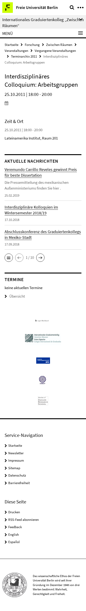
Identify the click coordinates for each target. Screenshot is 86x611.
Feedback (15, 527)
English (13, 534)
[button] (9, 257)
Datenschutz (17, 475)
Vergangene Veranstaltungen (55, 50)
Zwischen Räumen (59, 44)
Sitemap (14, 468)
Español (14, 542)
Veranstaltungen (16, 50)
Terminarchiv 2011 (24, 56)
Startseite (11, 44)
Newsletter (16, 453)
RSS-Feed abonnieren (23, 519)
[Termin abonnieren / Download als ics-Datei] (43, 103)
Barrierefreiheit (19, 483)
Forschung (32, 44)
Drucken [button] (14, 512)
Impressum (16, 460)
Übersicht (17, 296)
